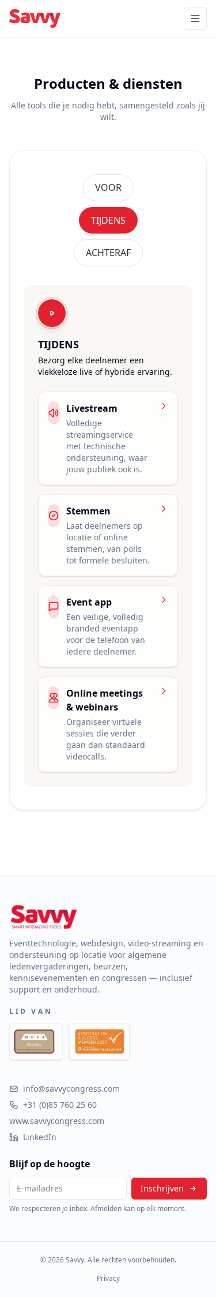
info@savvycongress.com (71, 1088)
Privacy (108, 1278)
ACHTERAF (108, 252)
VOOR (108, 187)
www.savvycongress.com (56, 1120)
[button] (108, 187)
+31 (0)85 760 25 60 (60, 1104)
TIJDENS (108, 220)
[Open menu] (195, 18)
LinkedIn (39, 1136)
